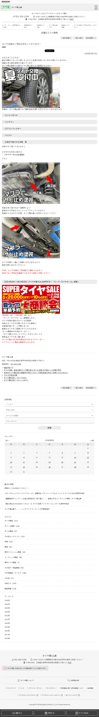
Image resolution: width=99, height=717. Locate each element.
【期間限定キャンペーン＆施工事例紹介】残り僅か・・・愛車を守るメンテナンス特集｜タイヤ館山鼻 (43, 498)
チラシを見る (83, 713)
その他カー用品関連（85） (15, 567)
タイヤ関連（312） (12, 520)
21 (75, 462)
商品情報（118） (11, 588)
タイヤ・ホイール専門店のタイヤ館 (11, 26)
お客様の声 (75, 680)
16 (11, 462)
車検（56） (9, 547)
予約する (51, 713)
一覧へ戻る (78, 38)
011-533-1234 (22, 16)
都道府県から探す (28, 26)
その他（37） (10, 578)
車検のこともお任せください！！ (17, 488)
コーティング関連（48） (14, 557)
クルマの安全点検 (10, 375)
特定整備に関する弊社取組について (72, 688)
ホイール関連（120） (13, 526)
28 (75, 467)
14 (75, 457)
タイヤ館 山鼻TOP (53, 26)
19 (49, 462)
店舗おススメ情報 (65, 26)
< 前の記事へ (66, 38)
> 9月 (92, 440)
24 (24, 467)
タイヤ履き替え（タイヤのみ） (15, 377)
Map (71, 19)
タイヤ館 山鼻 (16, 7)
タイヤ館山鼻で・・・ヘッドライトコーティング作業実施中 (27, 509)
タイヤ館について (27, 680)
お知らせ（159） (11, 583)
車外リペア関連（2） (12, 562)
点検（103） (9, 541)
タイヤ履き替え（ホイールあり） (16, 380)
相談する (18, 713)
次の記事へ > (91, 38)
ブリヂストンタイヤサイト (27, 695)
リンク (22, 688)
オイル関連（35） (11, 531)
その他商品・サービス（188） (16, 573)
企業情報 (90, 688)
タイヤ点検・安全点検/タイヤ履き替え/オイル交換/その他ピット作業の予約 (32, 370)
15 (88, 457)
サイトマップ (11, 688)
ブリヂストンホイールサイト (51, 695)
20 (62, 462)
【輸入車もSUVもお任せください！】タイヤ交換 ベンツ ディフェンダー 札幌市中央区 (37, 503)
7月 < (7, 440)
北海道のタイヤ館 (40, 26)
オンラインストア (71, 695)
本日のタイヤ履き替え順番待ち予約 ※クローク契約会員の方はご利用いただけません (36, 372)
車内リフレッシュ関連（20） (15, 552)
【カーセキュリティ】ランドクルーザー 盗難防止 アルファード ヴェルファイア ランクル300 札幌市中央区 (44, 493)
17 (24, 462)
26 (49, 467)
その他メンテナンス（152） (15, 536)
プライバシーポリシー (35, 688)
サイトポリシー (52, 688)
